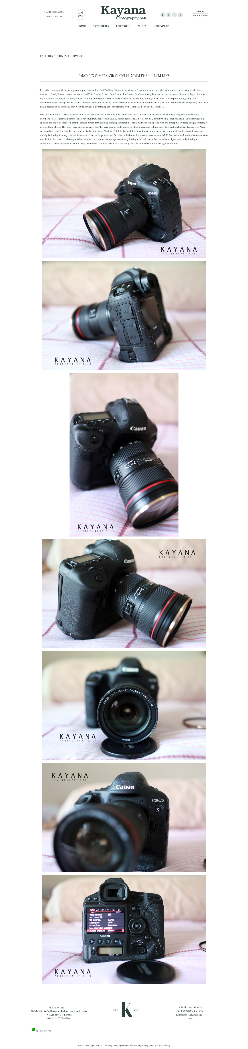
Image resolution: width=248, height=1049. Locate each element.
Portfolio (123, 26)
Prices (142, 26)
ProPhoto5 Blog (163, 1045)
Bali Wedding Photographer (113, 90)
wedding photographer (109, 122)
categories (101, 26)
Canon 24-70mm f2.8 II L (109, 131)
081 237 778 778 (43, 1030)
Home (82, 26)
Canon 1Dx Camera (136, 94)
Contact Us (162, 26)
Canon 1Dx (198, 114)
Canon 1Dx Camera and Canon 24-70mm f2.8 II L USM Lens (124, 76)
